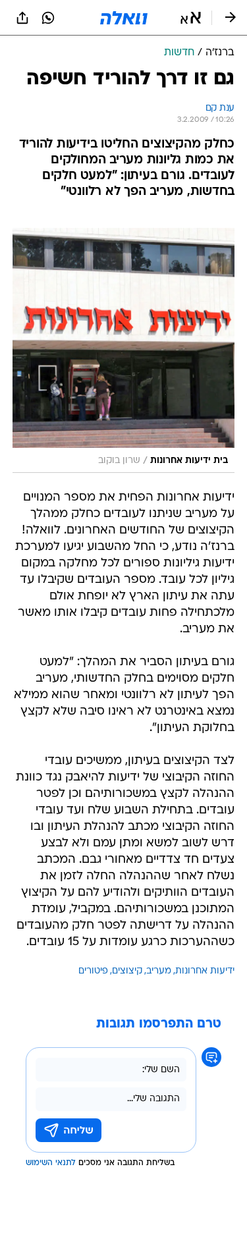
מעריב (158, 971)
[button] (190, 18)
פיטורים (93, 971)
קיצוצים (127, 971)
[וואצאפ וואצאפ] (48, 17)
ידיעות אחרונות (204, 971)
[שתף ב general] (22, 18)
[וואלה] (124, 17)
